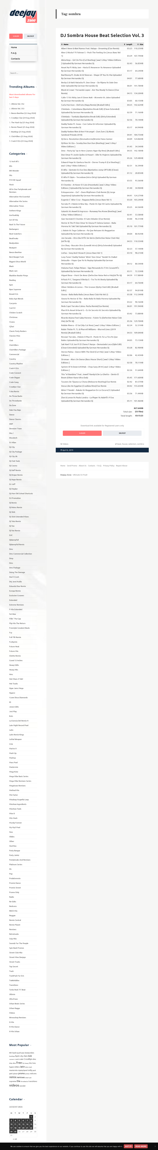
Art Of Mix (13, 220)
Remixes (12, 929)
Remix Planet (14, 924)
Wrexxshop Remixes (17, 1017)
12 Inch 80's (14, 161)
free (19, 1062)
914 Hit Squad (15, 180)
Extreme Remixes (16, 604)
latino (26, 1067)
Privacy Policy (108, 465)
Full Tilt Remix (15, 637)
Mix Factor (13, 795)
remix (12, 1077)
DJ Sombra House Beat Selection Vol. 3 (102, 35)
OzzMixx (12, 846)
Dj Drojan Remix (16, 475)
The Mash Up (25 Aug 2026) (22, 122)
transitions (32, 1081)
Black (11, 266)
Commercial (14, 354)
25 (15, 1131)
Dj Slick (12, 512)
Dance (11, 414)
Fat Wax (12, 614)
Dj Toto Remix (15, 521)
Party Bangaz (14, 850)
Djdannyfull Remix (16, 544)
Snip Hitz (13, 938)
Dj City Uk (13, 456)
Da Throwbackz (15, 400)
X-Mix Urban (14, 1031)
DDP (11, 424)
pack (34, 1070)
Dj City (12, 447)
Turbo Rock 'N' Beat (17, 989)
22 (31, 1128)
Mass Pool (13, 762)
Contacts (15, 58)
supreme (12, 1081)
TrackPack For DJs (16, 975)
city (21, 1056)
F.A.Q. (14, 52)
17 (11, 1128)
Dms (11, 563)
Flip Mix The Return (17, 623)
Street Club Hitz (15, 952)
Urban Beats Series (17, 1003)
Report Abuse (121, 465)
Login (16, 36)
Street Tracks (14, 962)
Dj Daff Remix (15, 470)
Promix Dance (15, 883)
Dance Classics (15, 419)
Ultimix (12, 994)
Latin (11, 730)
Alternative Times (16, 206)
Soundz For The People (18, 943)
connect (11, 1059)
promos (27, 1074)
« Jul (15, 1139)
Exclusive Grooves (16, 595)
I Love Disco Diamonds (18, 697)
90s (10, 175)
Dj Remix (13, 502)
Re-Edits (12, 901)
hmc (34, 1063)
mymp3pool (23, 1070)
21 (27, 1128)
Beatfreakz (13, 238)
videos (14, 1085)
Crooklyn (28, 1059)
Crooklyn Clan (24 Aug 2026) (23, 118)
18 (15, 1128)
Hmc (11, 674)
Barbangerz (14, 229)
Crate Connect (15, 373)
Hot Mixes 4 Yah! (16, 679)
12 (19, 1124)
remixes (21, 1077)
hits (30, 1063)
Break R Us (13, 294)
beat (119, 444)
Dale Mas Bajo (15, 410)
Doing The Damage (17, 572)
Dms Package (14, 567)
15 (31, 1124)
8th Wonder (14, 170)
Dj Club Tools (14, 461)
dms (14, 1063)
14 (27, 1124)
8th (10, 1053)
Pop (10, 873)
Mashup (12, 758)
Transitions (13, 985)
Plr (10, 869)
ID (10, 702)
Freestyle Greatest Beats (19, 628)
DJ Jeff (12, 484)
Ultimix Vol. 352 (17, 104)
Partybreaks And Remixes (19, 860)
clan (25, 1056)
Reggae (12, 915)
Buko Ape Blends (16, 298)
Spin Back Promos (16, 948)
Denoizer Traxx (15, 428)
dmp (10, 1063)
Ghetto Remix (15, 655)
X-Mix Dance (14, 1026)
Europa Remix (15, 591)
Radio (11, 897)
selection (132, 444)
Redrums (13, 906)
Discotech (13, 438)
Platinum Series (15, 864)
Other (11, 841)
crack (17, 1059)
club (30, 1055)
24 (11, 1131)
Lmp (11, 744)
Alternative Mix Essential (19, 196)
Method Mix (14, 790)
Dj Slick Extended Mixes (19, 516)
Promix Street (15, 887)
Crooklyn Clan (15, 386)
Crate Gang (14, 382)
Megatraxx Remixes (17, 785)
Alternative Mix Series (18, 201)
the (18, 1081)
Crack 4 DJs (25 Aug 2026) (22, 141)
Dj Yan (11, 526)
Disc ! (11, 433)
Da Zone (12, 405)
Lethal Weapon (15, 739)
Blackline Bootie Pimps (18, 275)
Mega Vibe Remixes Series (20, 781)
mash (30, 1067)
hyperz (12, 1067)
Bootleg (12, 280)
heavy (27, 1063)
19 (19, 1128)
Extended (13, 600)
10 (11, 1124)
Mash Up (12, 753)
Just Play (13, 711)
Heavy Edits (14, 665)
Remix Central (15, 920)
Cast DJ (12, 308)
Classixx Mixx (14, 335)
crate (21, 1059)
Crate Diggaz (14, 377)
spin (30, 1077)
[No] (155, 1146)
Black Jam (13, 271)
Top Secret (13, 966)
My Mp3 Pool (14, 827)
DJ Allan (12, 442)
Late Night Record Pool (18, 725)
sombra (140, 444)
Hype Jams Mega (16, 688)
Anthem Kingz (15, 210)
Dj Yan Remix (14, 530)
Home (14, 47)
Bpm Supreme (15, 289)
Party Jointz (14, 855)
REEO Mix (13, 911)
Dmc (11, 549)
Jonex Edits (14, 706)
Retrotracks (14, 934)
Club (11, 340)
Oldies (11, 836)
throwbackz (24, 1081)
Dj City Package (15, 451)
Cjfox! (11, 326)
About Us (82, 465)
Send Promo (72, 465)
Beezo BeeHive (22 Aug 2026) (23, 113)
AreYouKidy (14, 215)
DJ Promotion (15, 498)
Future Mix (13, 651)
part (11, 1073)
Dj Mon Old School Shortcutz (21, 493)
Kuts (11, 716)
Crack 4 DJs (14, 368)
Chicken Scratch (15, 312)
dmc (34, 1059)
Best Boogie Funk (16, 257)
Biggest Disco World (17, 261)
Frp (10, 632)
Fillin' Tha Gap (15, 618)
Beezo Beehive (15, 252)
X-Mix (11, 1022)
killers (17, 1067)
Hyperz (12, 693)
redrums (33, 1073)
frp (23, 1063)
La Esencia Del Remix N (18, 720)
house (124, 444)
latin (22, 1066)
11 (15, 1124)
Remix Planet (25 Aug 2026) (22, 127)
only (30, 1070)
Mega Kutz (13, 771)
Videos (12, 1013)
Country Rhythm (16, 363)
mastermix (13, 1070)
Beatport (13, 247)
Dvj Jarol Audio (15, 581)
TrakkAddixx (14, 980)
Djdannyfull (14, 540)
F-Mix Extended (15, 609)
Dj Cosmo (13, 465)
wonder (23, 1086)
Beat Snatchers (15, 233)
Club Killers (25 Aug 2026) (22, 136)
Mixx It (12, 813)
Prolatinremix (14, 878)
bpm (11, 284)
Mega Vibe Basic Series (18, 776)
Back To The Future (17, 224)
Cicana (12, 322)
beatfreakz (20, 1053)
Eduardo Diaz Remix (17, 586)
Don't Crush (14, 577)
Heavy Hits (13, 669)
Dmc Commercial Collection (20, 553)
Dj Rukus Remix (15, 507)
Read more (140, 1146)
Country (12, 359)
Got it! (128, 1146)
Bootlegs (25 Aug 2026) (21, 131)
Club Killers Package (17, 349)
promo (21, 1073)
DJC (11, 535)
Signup (30, 36)
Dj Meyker (13, 489)
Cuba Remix (14, 391)
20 (23, 1128)
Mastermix (13, 767)
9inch (11, 184)
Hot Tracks (13, 683)
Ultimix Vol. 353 (17, 108)
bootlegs (12, 1056)
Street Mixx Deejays (17, 957)
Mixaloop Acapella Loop (19, 799)
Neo (11, 832)
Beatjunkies (14, 243)
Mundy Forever (15, 822)
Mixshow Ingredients (17, 804)
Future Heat (14, 646)
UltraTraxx (13, 999)
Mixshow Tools (15, 809)
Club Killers (14, 345)
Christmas (13, 317)
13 (23, 1124)
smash (27, 1077)
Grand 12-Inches (16, 660)
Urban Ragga (14, 1008)
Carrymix (13, 303)
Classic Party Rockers (17, 331)
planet (15, 1073)
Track (11, 971)
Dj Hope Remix (15, 479)
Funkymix (13, 642)
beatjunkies (29, 1053)
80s (10, 166)
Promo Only (14, 892)
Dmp (11, 558)
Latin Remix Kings (16, 734)
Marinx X (13, 748)
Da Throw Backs (15, 396)
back (14, 1052)
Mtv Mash (13, 818)
